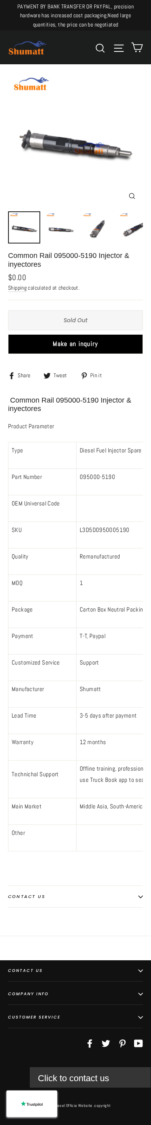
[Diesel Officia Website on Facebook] (89, 1043)
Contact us (27, 896)
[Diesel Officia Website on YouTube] (138, 1043)
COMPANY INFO (28, 994)
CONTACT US (25, 971)
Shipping (17, 287)
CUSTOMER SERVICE (34, 1017)
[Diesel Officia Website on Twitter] (105, 1043)
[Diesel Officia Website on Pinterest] (122, 1043)
